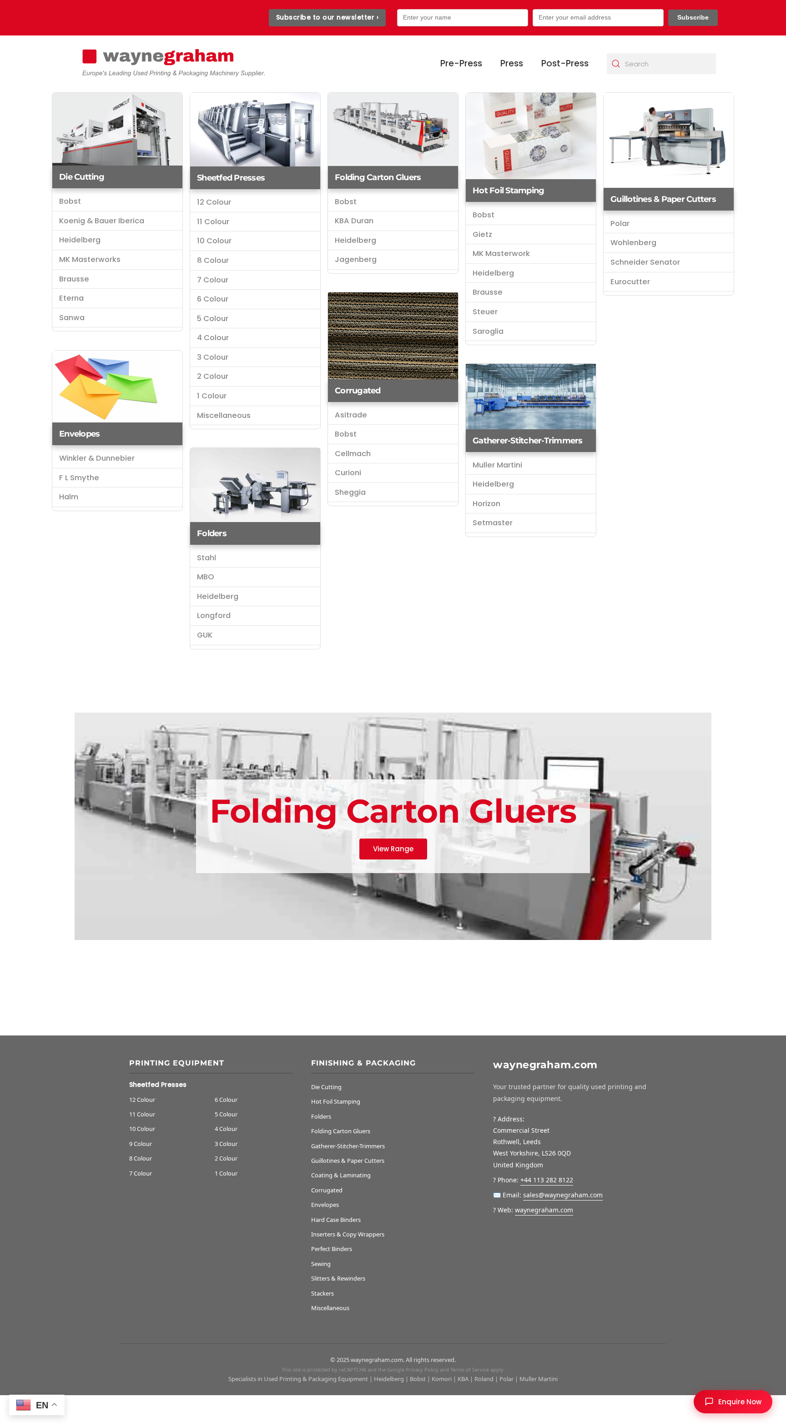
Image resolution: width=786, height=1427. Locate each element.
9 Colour (140, 1144)
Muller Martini (497, 465)
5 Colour (212, 318)
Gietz (482, 234)
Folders (212, 533)
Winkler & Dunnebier (97, 458)
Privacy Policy (422, 1369)
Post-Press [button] (565, 63)
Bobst (70, 201)
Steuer (485, 312)
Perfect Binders (331, 1249)
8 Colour (213, 260)
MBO (205, 577)
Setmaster (493, 523)
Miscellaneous (224, 415)
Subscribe (693, 17)
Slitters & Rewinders (338, 1278)
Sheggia (350, 492)
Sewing (321, 1264)
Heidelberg (80, 240)
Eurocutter (630, 281)
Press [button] (511, 63)
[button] (733, 1401)
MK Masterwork (501, 253)
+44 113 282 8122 (546, 1180)
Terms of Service (469, 1369)
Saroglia (488, 331)
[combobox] (661, 63)
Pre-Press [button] (461, 63)
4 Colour (213, 337)
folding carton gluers (378, 177)
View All (393, 848)
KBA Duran (354, 221)
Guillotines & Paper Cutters (663, 199)
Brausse (74, 279)
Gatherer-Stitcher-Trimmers (528, 441)
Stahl (206, 558)
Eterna (71, 298)
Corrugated (358, 391)
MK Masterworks (90, 259)
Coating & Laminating (341, 1175)
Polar (620, 223)
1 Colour (212, 396)
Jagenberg (356, 259)
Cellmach (353, 453)
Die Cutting (81, 177)
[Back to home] (172, 64)
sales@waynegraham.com (563, 1195)
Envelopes (79, 434)
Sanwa (72, 317)
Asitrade (351, 415)
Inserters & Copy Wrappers (347, 1234)
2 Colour (212, 376)
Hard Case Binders (336, 1220)
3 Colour (212, 357)
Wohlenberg (633, 242)
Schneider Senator (645, 262)
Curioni (348, 472)
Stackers (322, 1293)
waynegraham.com (544, 1210)
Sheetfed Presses (231, 178)
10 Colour (214, 241)
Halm (68, 497)
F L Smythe (79, 477)
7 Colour (212, 280)
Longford (214, 615)
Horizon (486, 503)
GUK (204, 635)
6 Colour (212, 299)
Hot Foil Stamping (508, 191)
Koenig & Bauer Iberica (101, 221)
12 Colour (214, 202)
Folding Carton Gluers (340, 1131)
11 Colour (213, 221)
